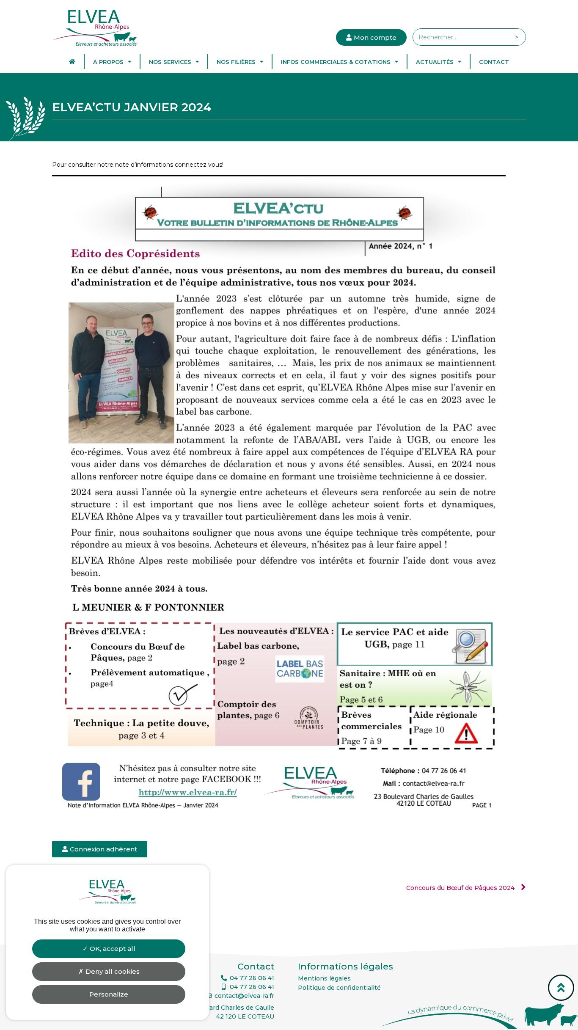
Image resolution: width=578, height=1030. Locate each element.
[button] (99, 849)
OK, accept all (111, 949)
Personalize (108, 994)
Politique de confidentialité (339, 987)
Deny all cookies (112, 971)
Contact (494, 61)
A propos (108, 61)
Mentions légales (324, 978)
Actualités (435, 61)
